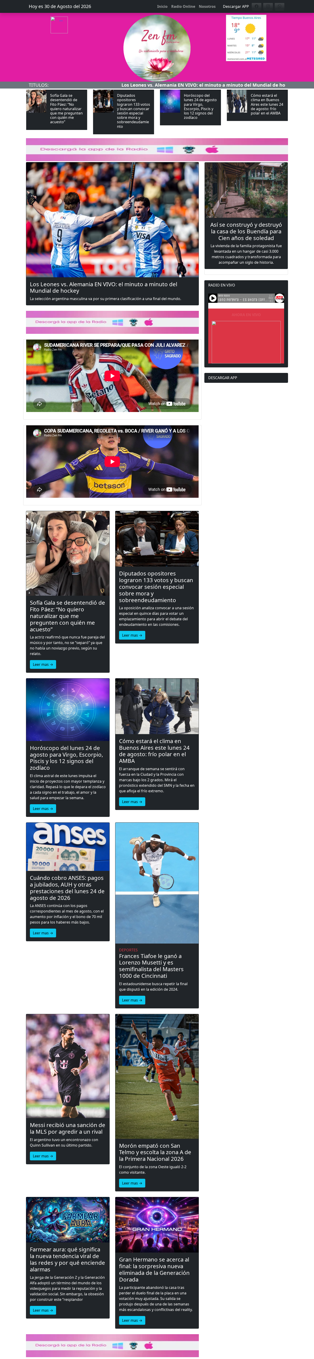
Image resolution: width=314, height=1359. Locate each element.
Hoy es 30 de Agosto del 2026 (60, 6)
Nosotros (207, 6)
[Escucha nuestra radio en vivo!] (68, 33)
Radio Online (183, 6)
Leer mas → (43, 664)
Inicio (162, 6)
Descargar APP (236, 6)
